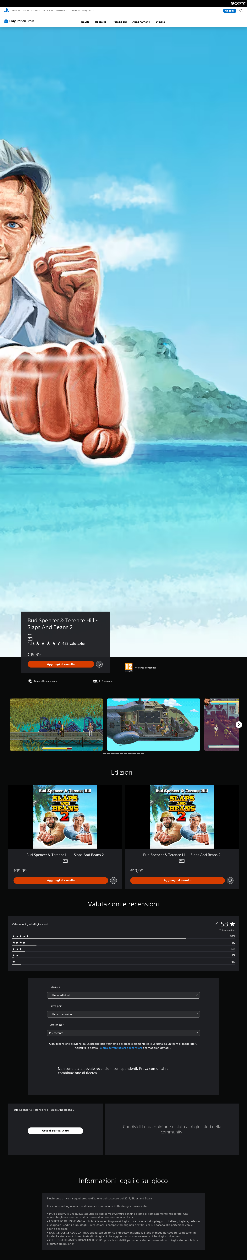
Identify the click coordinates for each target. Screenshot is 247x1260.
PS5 (24, 10)
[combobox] (123, 995)
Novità (73, 10)
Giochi (34, 10)
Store (14, 10)
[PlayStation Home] (6, 11)
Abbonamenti (141, 22)
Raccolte (100, 22)
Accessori (60, 10)
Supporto (87, 10)
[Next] (239, 724)
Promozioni (119, 22)
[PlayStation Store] (20, 21)
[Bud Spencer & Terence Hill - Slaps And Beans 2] (56, 724)
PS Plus (46, 10)
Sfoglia (160, 22)
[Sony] (238, 6)
